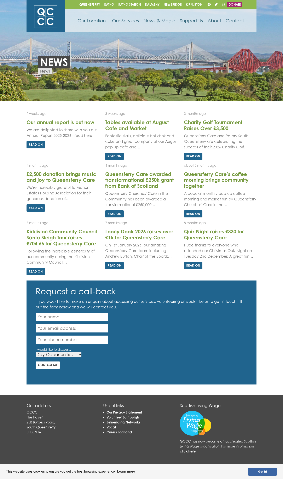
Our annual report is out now (60, 122)
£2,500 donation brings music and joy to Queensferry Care (61, 177)
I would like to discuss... (53, 349)
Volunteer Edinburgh (122, 417)
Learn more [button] (126, 471)
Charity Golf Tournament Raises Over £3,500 (213, 125)
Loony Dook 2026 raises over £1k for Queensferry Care (139, 234)
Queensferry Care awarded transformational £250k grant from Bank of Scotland (139, 180)
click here (188, 451)
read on (36, 145)
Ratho (109, 4)
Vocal (111, 427)
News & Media (159, 20)
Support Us (191, 20)
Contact (235, 20)
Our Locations (92, 20)
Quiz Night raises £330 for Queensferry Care (214, 234)
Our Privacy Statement (124, 412)
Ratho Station (129, 4)
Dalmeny (152, 4)
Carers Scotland (119, 432)
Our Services (125, 20)
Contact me (48, 365)
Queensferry (89, 4)
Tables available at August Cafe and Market (137, 125)
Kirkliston (194, 4)
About (214, 20)
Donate (235, 4)
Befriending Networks (123, 422)
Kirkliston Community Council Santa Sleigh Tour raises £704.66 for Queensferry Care (62, 237)
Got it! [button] (262, 471)
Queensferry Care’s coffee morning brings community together (216, 180)
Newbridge (173, 4)
